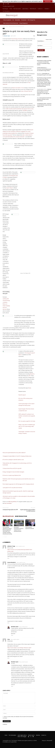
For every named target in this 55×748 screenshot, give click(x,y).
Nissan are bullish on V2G (18, 87)
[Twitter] (6, 4)
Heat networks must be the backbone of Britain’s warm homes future (44, 99)
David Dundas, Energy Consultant (44, 60)
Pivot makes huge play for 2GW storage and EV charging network (18, 484)
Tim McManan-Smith (41, 103)
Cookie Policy (13, 741)
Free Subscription (17, 8)
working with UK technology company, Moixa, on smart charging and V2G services (6, 304)
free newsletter (8, 503)
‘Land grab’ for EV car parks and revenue (12, 487)
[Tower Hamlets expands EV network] (30, 522)
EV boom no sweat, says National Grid (12, 475)
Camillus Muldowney (41, 67)
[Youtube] (8, 4)
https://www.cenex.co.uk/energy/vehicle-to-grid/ (19, 647)
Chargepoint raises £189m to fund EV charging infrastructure (17, 456)
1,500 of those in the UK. (26, 91)
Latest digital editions (22, 735)
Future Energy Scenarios (17, 38)
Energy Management (23, 23)
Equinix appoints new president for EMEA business (27, 510)
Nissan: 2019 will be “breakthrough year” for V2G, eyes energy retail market (27, 426)
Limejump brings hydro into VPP (10, 509)
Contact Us (40, 8)
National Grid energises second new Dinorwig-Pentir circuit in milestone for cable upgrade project (44, 92)
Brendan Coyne (7, 35)
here (30, 388)
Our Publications (6, 11)
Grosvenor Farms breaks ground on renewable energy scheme (43, 63)
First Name (40, 45)
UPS (29, 375)
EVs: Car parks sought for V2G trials (27, 421)
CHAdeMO (24, 110)
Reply (8, 558)
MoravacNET (49, 740)
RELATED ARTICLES (8, 516)
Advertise (47, 8)
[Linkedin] (4, 4)
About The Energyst (22, 736)
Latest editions (25, 8)
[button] (27, 1)
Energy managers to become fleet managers (13, 471)
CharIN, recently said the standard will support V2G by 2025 (19, 108)
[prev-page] (3, 536)
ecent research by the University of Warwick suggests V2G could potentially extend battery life (18, 131)
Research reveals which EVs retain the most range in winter (44, 105)
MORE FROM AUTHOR (21, 516)
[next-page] (6, 536)
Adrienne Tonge (11, 546)
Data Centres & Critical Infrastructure (10, 23)
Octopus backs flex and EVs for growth (12, 468)
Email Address (40, 41)
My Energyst (5, 8)
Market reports (33, 8)
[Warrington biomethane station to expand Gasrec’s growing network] (19, 522)
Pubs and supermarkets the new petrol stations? (14, 452)
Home (10, 8)
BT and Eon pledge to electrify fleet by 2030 (13, 459)
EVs (7, 26)
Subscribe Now (48, 1)
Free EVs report (22, 395)
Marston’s (32, 374)
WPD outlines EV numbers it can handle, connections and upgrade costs (27, 416)
